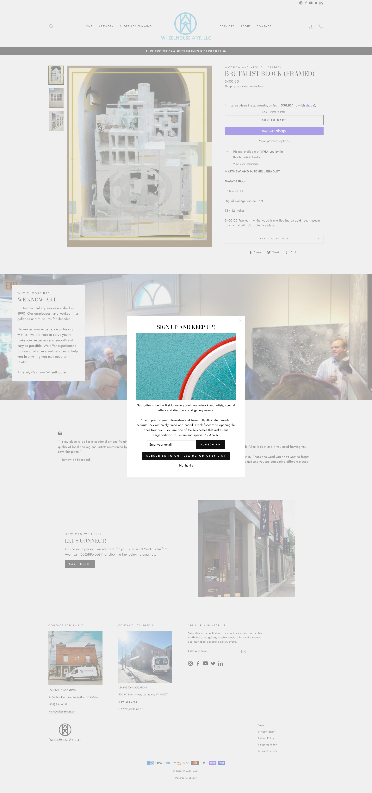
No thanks (186, 465)
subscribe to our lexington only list (186, 456)
